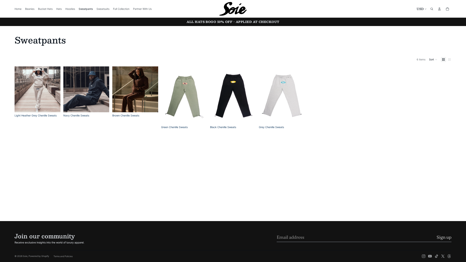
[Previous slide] (20, 89)
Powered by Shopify (39, 256)
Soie (25, 256)
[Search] (432, 9)
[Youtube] (430, 256)
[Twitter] (443, 256)
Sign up (444, 237)
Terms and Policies (63, 256)
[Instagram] (423, 256)
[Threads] (449, 256)
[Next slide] (55, 89)
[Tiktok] (436, 256)
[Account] (439, 9)
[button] (433, 59)
